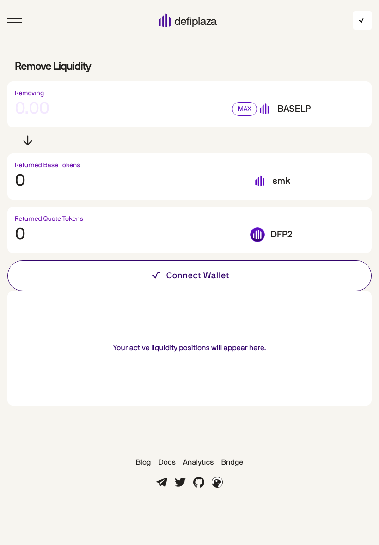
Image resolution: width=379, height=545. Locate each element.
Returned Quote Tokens (49, 219)
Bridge (232, 462)
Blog (143, 462)
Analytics (198, 462)
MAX (244, 109)
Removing (29, 93)
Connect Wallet (198, 276)
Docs (167, 462)
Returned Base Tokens (47, 165)
